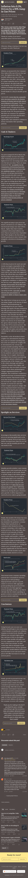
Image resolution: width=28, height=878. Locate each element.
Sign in (25, 2)
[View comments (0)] (8, 844)
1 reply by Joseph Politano (12, 795)
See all (4, 848)
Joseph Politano (8, 18)
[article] (14, 817)
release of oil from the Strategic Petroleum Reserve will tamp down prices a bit (13, 191)
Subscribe (19, 2)
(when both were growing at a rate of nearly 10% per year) (13, 695)
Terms (19, 866)
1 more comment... (5, 802)
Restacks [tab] (11, 745)
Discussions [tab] (12, 809)
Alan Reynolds (7, 758)
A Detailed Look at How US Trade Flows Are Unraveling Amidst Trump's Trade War (10, 829)
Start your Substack (10, 871)
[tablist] (7, 745)
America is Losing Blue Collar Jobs (10, 814)
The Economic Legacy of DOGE (10, 837)
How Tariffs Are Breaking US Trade (10, 826)
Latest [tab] (6, 809)
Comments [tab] (4, 745)
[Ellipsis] (26, 758)
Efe (5, 779)
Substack (7, 875)
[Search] (25, 809)
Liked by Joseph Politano (10, 759)
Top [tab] (3, 809)
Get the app (21, 871)
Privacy (15, 866)
